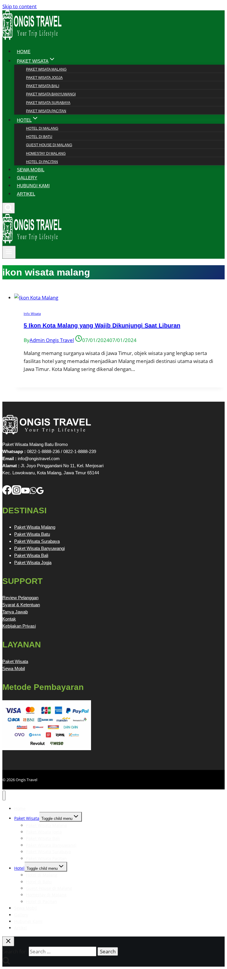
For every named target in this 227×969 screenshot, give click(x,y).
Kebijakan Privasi (19, 625)
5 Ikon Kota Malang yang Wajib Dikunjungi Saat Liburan (102, 325)
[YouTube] (25, 492)
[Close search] (8, 941)
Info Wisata (32, 313)
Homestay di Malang (46, 154)
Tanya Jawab (15, 611)
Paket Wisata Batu (32, 534)
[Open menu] (9, 252)
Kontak (9, 618)
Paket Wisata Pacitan (46, 111)
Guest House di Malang (49, 145)
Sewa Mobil (13, 668)
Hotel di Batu (39, 137)
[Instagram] (16, 492)
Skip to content (19, 6)
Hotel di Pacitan (42, 162)
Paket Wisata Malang (46, 69)
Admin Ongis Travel (52, 340)
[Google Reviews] (40, 492)
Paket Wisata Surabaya (48, 103)
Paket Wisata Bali (42, 86)
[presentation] (119, 298)
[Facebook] (7, 492)
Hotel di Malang (42, 128)
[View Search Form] (8, 208)
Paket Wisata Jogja (44, 78)
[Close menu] (4, 795)
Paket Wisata (15, 661)
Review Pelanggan (20, 597)
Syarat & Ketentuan (21, 604)
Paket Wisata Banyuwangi (51, 94)
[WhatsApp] (33, 492)
